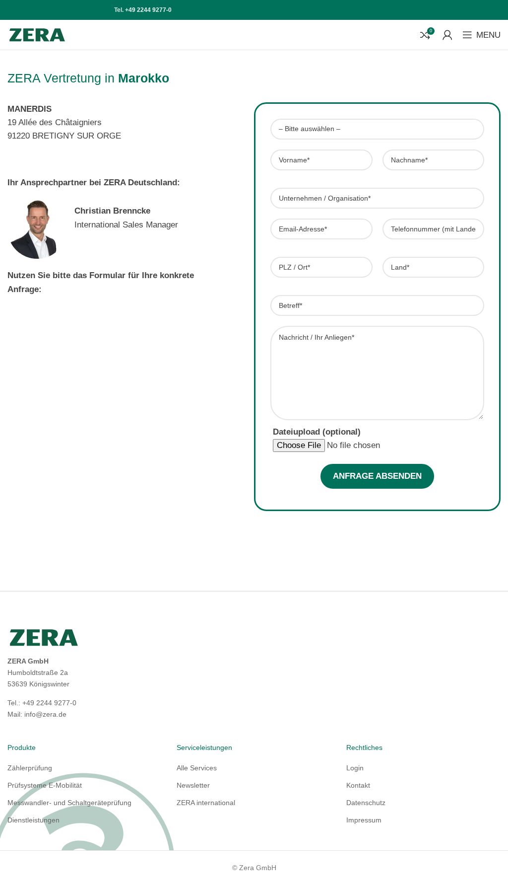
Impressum (363, 820)
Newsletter (193, 785)
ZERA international (206, 803)
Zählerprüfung (29, 768)
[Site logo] (37, 34)
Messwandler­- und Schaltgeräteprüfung (69, 803)
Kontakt (358, 785)
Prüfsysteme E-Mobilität (44, 785)
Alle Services (197, 768)
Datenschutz (365, 803)
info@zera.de (45, 714)
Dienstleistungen (33, 820)
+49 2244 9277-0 (148, 9)
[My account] (447, 35)
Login (355, 768)
